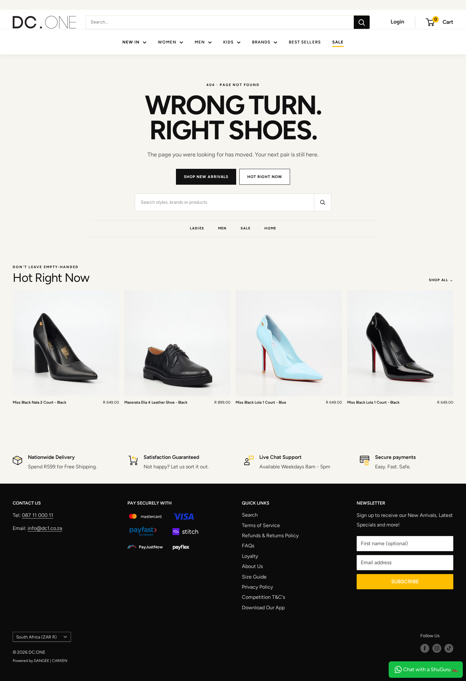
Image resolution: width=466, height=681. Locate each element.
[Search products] (322, 202)
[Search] (362, 22)
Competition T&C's (263, 597)
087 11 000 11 (37, 515)
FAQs (248, 546)
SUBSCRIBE (405, 582)
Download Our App (263, 608)
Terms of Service (261, 525)
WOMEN (167, 42)
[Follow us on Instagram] (436, 648)
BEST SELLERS (304, 42)
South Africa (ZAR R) (36, 636)
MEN (200, 42)
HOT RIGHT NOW (264, 177)
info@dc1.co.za (45, 528)
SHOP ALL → (441, 280)
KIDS (228, 42)
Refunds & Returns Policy (270, 535)
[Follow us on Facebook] (424, 648)
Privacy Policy (257, 587)
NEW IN (130, 42)
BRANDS (261, 42)
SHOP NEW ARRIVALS (206, 177)
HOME (270, 228)
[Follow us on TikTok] (448, 648)
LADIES (197, 228)
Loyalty (250, 556)
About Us (252, 566)
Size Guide (254, 577)
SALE (338, 42)
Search (250, 515)
